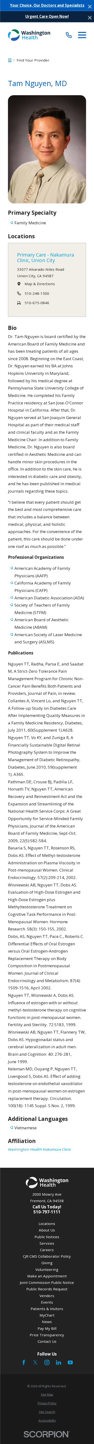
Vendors (47, 1295)
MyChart (47, 1315)
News (47, 1321)
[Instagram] (46, 1362)
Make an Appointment (47, 1276)
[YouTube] (70, 1362)
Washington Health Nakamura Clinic (39, 1149)
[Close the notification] (90, 6)
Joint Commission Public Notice (47, 1282)
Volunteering (46, 1269)
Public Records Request (46, 1289)
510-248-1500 (37, 293)
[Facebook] (23, 1362)
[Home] (29, 35)
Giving (47, 1262)
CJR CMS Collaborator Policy (47, 1256)
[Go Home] (10, 60)
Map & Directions (40, 283)
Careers (47, 1249)
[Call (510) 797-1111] (68, 35)
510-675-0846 (37, 302)
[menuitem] (47, 1395)
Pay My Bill (47, 1328)
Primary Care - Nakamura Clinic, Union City (45, 257)
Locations (47, 1223)
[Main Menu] (82, 35)
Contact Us (47, 1341)
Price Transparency (47, 1334)
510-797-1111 (47, 1212)
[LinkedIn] (58, 1362)
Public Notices (46, 1236)
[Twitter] (35, 1362)
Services (47, 1243)
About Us (47, 1230)
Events (47, 1302)
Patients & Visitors (47, 1308)
